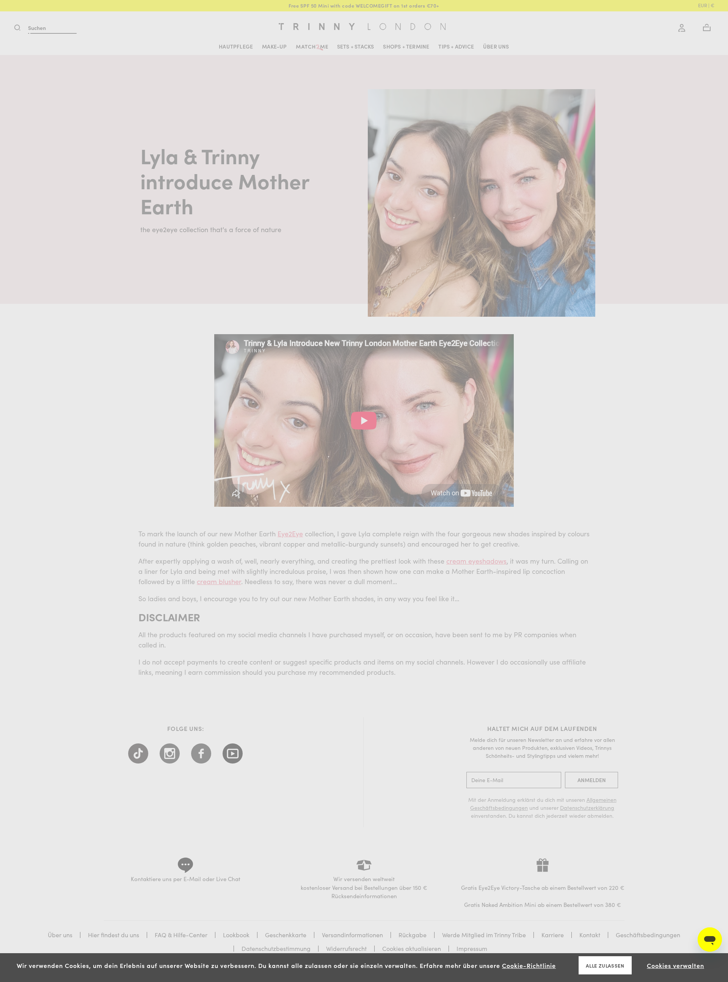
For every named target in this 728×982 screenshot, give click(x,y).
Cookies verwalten (675, 965)
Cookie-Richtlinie (529, 965)
